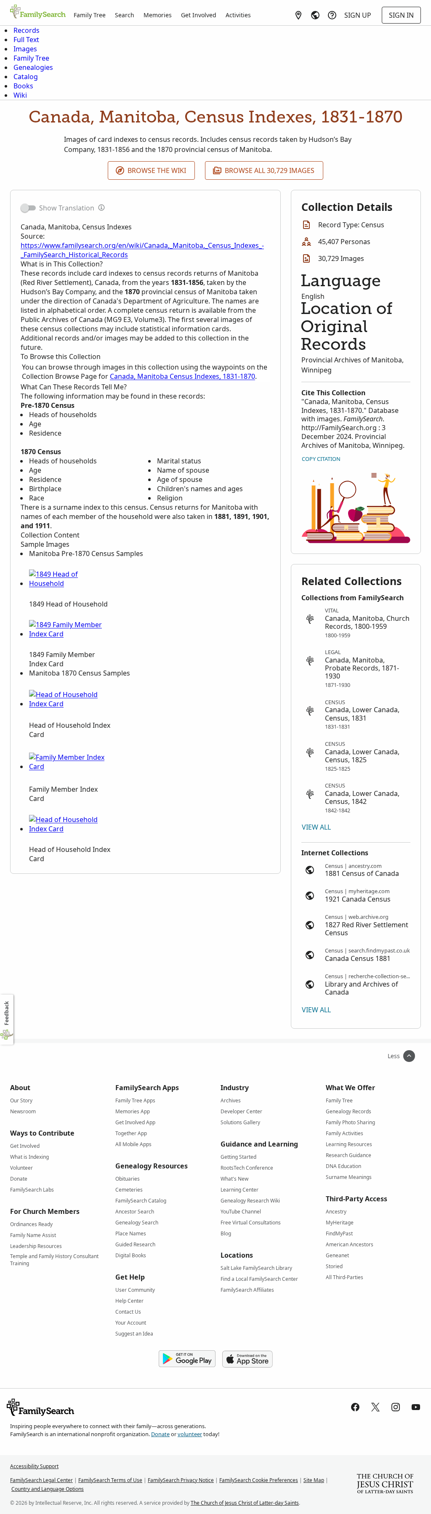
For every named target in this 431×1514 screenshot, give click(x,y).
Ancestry (336, 1211)
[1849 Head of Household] (69, 583)
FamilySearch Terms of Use (110, 1480)
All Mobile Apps (133, 1144)
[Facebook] (355, 1407)
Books (23, 85)
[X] (375, 1407)
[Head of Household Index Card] (69, 703)
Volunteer (21, 1167)
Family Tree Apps (135, 1100)
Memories (158, 15)
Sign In (401, 15)
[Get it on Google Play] (187, 1359)
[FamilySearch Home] (38, 12)
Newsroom (23, 1111)
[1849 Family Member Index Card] (69, 634)
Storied (334, 1266)
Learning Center (239, 1189)
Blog (226, 1233)
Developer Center (241, 1111)
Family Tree (90, 15)
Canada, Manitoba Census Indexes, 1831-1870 (182, 376)
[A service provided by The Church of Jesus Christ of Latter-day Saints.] (385, 1484)
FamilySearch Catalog (140, 1200)
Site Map (313, 1480)
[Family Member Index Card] (69, 766)
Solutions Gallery (240, 1122)
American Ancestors (349, 1244)
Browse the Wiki (157, 170)
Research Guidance (348, 1155)
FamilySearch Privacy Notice (181, 1480)
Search (124, 15)
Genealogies (33, 67)
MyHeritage (340, 1222)
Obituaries (127, 1178)
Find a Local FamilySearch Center (259, 1279)
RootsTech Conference (247, 1167)
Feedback (6, 1013)
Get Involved (198, 15)
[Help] (332, 15)
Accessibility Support (34, 1466)
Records (26, 30)
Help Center (129, 1300)
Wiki (20, 95)
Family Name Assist (33, 1235)
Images (25, 48)
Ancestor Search (134, 1211)
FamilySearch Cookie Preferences (258, 1480)
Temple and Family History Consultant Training (54, 1258)
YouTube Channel (241, 1211)
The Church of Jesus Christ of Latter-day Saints (245, 1502)
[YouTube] (415, 1407)
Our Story (21, 1100)
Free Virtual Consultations (251, 1222)
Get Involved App (135, 1122)
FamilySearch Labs (32, 1189)
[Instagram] (395, 1407)
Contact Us (128, 1311)
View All (316, 827)
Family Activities (344, 1133)
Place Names (130, 1233)
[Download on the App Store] (247, 1359)
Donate (18, 1178)
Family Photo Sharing (350, 1122)
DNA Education (343, 1166)
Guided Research (135, 1244)
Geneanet (337, 1255)
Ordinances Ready (31, 1224)
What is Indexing (29, 1156)
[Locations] (298, 15)
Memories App (132, 1111)
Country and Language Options (47, 1489)
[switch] (28, 207)
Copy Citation (321, 459)
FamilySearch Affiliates (247, 1289)
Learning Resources (349, 1144)
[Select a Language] (315, 15)
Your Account (130, 1322)
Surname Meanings (349, 1177)
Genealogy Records (348, 1111)
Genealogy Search (136, 1222)
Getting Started (238, 1156)
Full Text (26, 39)
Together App (131, 1133)
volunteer (190, 1434)
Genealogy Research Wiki (250, 1200)
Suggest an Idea (134, 1333)
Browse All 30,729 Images (269, 170)
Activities (238, 15)
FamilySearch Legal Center (41, 1480)
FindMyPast (339, 1233)
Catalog (25, 76)
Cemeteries (129, 1189)
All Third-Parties (344, 1277)
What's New (234, 1178)
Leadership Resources (36, 1246)
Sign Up (357, 15)
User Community (135, 1289)
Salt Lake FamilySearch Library (256, 1268)
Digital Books (130, 1255)
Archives (231, 1100)
